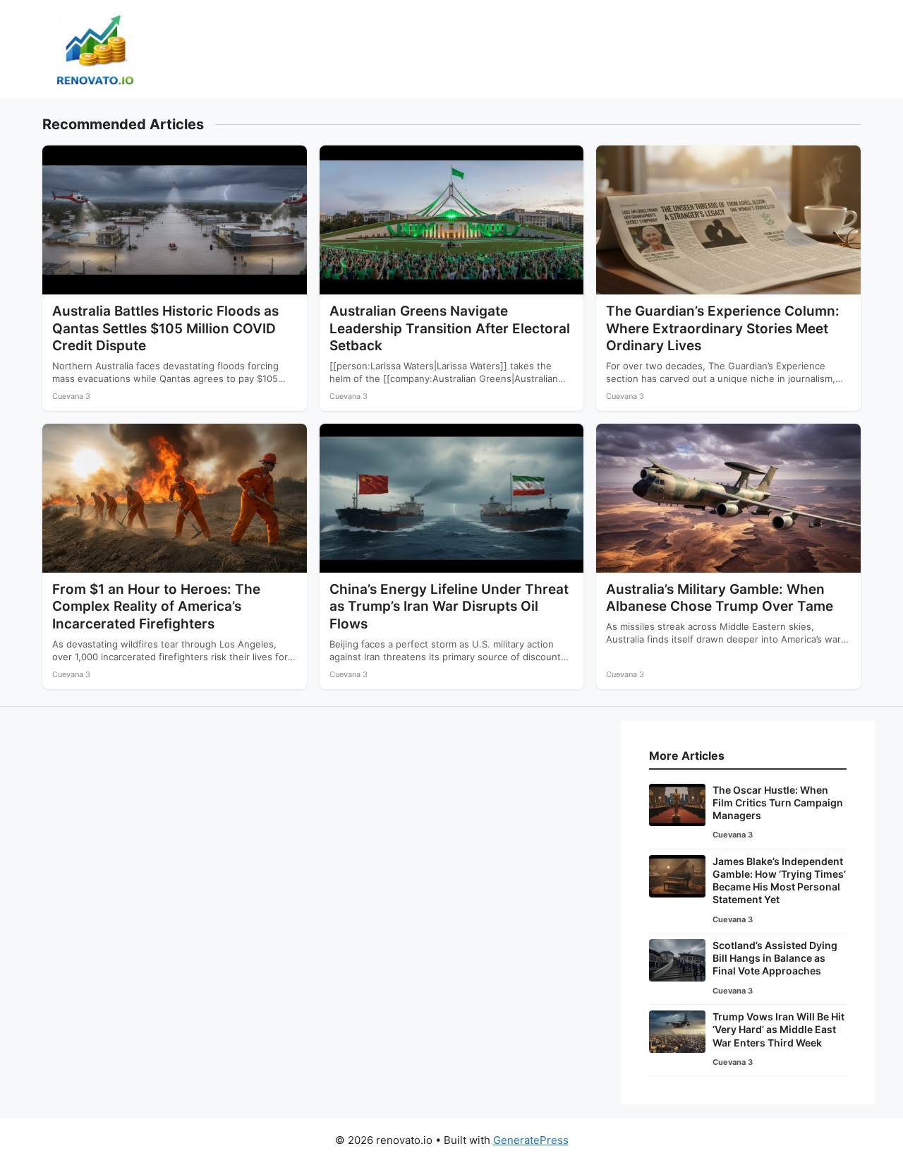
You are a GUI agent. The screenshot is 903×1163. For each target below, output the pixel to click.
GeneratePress (531, 1140)
